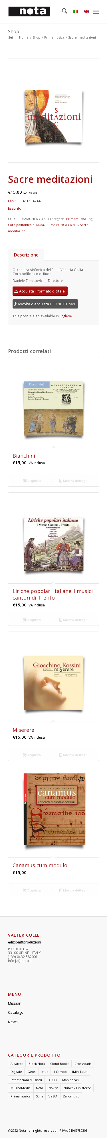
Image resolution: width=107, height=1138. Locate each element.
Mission (14, 1003)
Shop (13, 31)
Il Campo (60, 1071)
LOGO (52, 1080)
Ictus (44, 1071)
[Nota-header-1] (44, 11)
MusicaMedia (21, 1088)
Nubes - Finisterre (77, 1088)
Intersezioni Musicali (26, 1080)
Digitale (16, 1071)
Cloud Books (59, 1063)
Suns (39, 1096)
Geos (31, 1071)
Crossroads (82, 1063)
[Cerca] (61, 11)
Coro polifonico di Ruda (26, 225)
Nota (39, 1088)
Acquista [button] (34, 480)
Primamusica (76, 219)
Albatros (17, 1063)
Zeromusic (71, 1096)
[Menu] (96, 12)
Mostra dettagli (74, 480)
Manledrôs (70, 1080)
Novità (53, 1088)
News (13, 1021)
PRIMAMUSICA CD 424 (62, 225)
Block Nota (37, 1063)
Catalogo (15, 1012)
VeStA (53, 1096)
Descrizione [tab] (26, 255)
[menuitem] (61, 11)
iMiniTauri (80, 1071)
